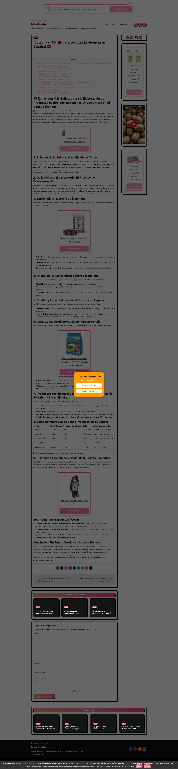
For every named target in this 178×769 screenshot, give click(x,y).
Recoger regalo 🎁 (89, 386)
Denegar (147, 766)
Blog (38, 604)
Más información (129, 766)
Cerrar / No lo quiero (89, 391)
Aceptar (139, 766)
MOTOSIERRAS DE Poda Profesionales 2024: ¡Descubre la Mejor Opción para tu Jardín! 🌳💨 (132, 726)
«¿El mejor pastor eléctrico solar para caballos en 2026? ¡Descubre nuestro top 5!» (74, 611)
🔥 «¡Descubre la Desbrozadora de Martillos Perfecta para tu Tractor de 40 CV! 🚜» (102, 611)
